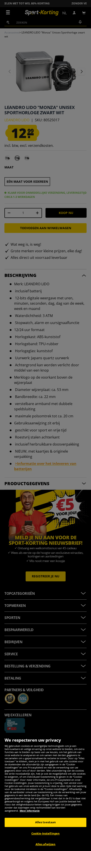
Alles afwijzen (46, 844)
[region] (45, 792)
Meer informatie (30, 810)
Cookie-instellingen (45, 833)
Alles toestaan (45, 822)
